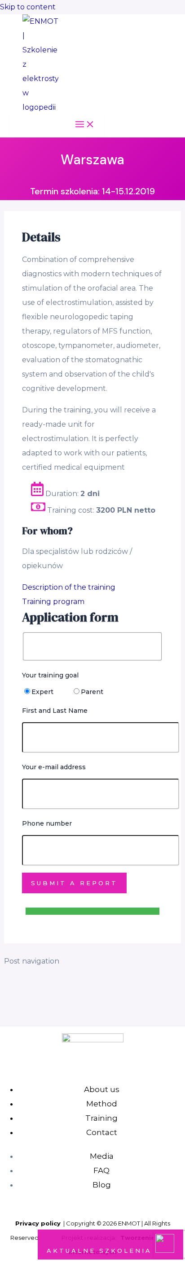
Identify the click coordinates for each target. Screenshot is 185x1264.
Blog (101, 1184)
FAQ (101, 1170)
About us (101, 1089)
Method (101, 1103)
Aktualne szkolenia (101, 1250)
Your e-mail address (54, 767)
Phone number (47, 823)
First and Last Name (55, 711)
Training (101, 1118)
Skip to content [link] (28, 7)
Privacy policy (38, 1223)
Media (102, 1156)
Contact (101, 1132)
